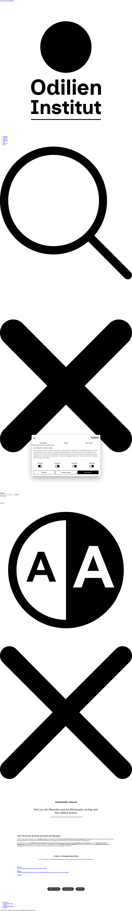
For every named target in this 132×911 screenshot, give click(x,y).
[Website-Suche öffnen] (66, 319)
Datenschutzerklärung (8, 906)
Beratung (5, 137)
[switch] (57, 466)
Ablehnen (44, 472)
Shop (4, 144)
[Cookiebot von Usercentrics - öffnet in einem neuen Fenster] (92, 438)
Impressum (5, 902)
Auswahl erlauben (66, 472)
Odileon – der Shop (54, 889)
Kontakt (5, 905)
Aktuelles (5, 136)
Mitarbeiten (80, 889)
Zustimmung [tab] (43, 443)
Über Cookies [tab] (89, 443)
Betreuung (5, 140)
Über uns (5, 143)
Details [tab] (66, 443)
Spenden (2, 493)
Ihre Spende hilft (68, 889)
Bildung (5, 139)
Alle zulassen (88, 472)
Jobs (4, 142)
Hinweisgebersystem (8, 903)
